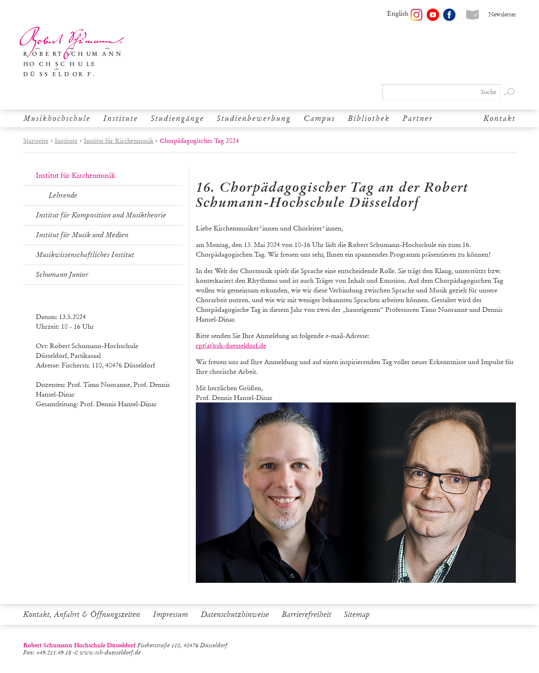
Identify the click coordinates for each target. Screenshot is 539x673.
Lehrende (62, 195)
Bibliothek (369, 118)
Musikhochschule (57, 118)
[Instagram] (416, 14)
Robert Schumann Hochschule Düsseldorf (72, 52)
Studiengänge (177, 118)
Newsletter (502, 14)
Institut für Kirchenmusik (118, 141)
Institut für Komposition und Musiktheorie (101, 215)
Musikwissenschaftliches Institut (85, 254)
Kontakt (499, 118)
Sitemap (357, 614)
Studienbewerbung (254, 118)
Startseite (35, 141)
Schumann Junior (62, 274)
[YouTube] (433, 14)
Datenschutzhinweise (235, 614)
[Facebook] (449, 14)
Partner (418, 118)
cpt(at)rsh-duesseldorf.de (231, 345)
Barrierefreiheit (306, 614)
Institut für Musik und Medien (82, 235)
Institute (120, 118)
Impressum (170, 614)
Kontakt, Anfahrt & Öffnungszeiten (81, 614)
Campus (319, 118)
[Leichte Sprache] (472, 14)
